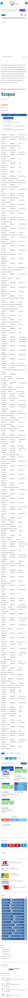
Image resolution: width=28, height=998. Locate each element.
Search (22, 10)
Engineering (7, 899)
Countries (12, 753)
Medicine (7, 905)
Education (21, 916)
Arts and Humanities (19, 908)
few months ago (8, 120)
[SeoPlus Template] (8, 996)
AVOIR (3, 15)
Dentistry (7, 922)
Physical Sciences (6, 956)
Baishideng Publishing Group (15, 862)
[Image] (5, 863)
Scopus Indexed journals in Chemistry (12, 122)
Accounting (20, 922)
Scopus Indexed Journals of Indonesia (17, 887)
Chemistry (7, 908)
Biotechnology (8, 927)
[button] (6, 758)
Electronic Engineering (9, 925)
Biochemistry (21, 919)
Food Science (8, 933)
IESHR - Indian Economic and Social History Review (14, 129)
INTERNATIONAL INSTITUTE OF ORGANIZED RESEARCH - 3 (7, 810)
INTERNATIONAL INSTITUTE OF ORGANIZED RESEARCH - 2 (7, 794)
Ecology (21, 930)
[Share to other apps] (19, 758)
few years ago (13, 861)
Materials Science (8, 916)
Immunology (20, 933)
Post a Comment (6, 825)
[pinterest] (17, 845)
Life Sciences (5, 958)
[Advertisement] (14, 40)
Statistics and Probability (18, 936)
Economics (7, 911)
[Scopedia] (14, 3)
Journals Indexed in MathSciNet (16, 881)
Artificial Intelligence (8, 919)
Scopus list (17, 753)
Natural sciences (14, 938)
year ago (12, 867)
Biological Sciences (19, 905)
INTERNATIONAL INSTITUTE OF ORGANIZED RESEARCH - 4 (20, 778)
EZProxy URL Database (14, 875)
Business (21, 925)
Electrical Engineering (9, 930)
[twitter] (24, 845)
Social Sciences (6, 951)
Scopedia (19, 995)
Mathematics (7, 902)
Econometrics (20, 927)
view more (24, 763)
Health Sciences (19, 911)
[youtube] (11, 845)
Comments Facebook (14, 820)
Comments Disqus (23, 820)
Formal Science (19, 899)
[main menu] (2, 3)
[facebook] (4, 845)
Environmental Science (14, 913)
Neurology (6, 936)
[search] (26, 3)
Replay (8, 980)
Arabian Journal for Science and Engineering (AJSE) (14, 126)
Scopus (5, 99)
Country (3, 107)
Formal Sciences (6, 949)
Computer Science (19, 902)
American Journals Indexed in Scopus (5, 777)
